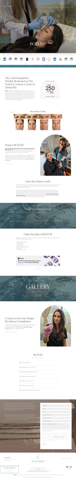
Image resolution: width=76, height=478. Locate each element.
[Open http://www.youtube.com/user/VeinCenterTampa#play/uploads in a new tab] (41, 465)
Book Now (8, 164)
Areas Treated (30, 66)
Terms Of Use (47, 471)
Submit (44, 444)
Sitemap (30, 470)
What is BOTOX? (6, 66)
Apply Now (38, 269)
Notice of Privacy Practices (42, 470)
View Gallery (38, 295)
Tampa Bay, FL (69, 3)
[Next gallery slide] (64, 112)
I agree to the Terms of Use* (48, 430)
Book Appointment (64, 7)
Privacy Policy (56, 436)
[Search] (72, 7)
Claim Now (9, 471)
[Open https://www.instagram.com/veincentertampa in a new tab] (34, 465)
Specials (49, 7)
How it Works (18, 66)
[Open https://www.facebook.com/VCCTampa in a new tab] (38, 465)
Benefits (41, 66)
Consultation (69, 66)
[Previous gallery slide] (62, 112)
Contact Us (58, 7)
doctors (25, 477)
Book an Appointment (11, 332)
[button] (26, 362)
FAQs (59, 66)
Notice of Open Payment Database (38, 471)
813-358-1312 (61, 3)
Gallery (50, 66)
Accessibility (29, 471)
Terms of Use (62, 436)
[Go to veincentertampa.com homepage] (38, 458)
